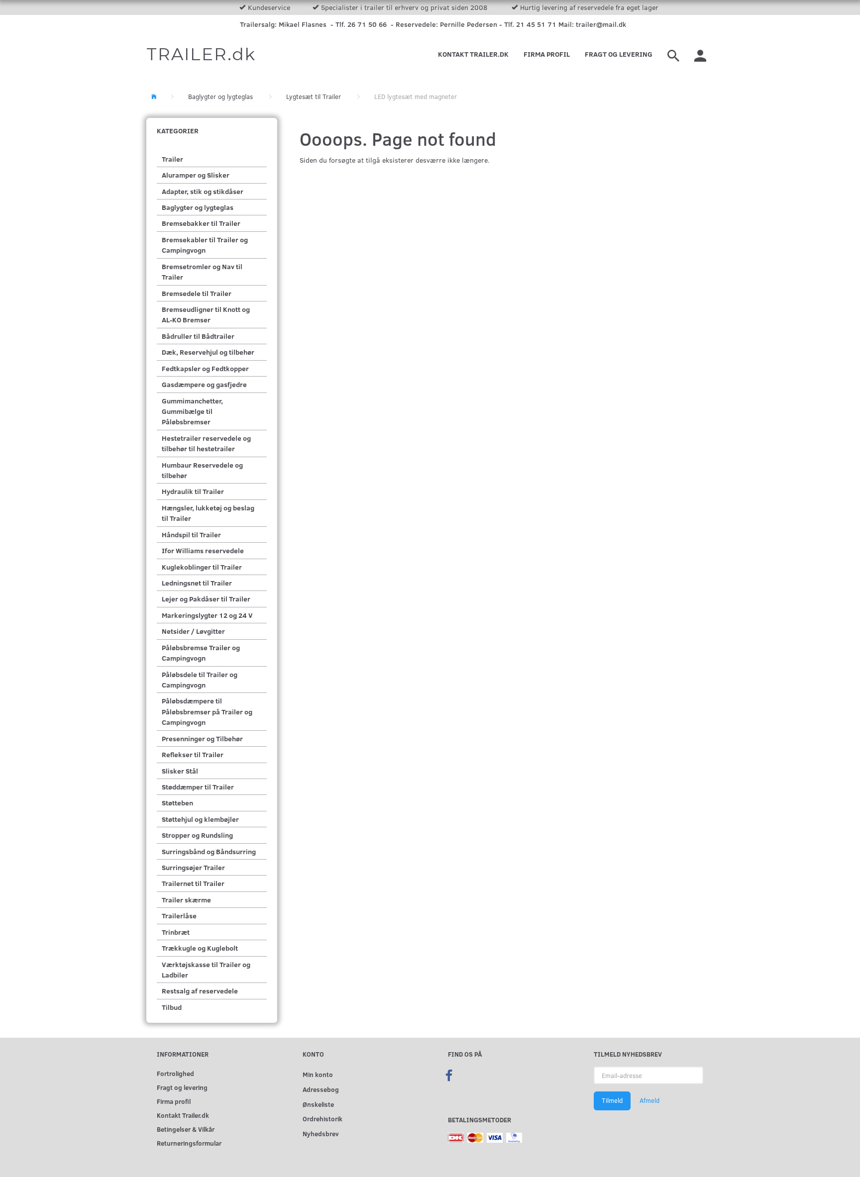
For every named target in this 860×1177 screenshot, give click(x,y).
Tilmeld (612, 1100)
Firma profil (547, 54)
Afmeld (649, 1100)
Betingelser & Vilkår (186, 1129)
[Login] (700, 54)
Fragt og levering (618, 54)
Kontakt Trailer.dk (473, 54)
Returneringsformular (189, 1143)
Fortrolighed (175, 1073)
